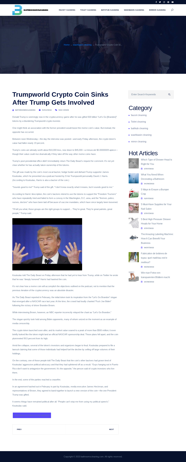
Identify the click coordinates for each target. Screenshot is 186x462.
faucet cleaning (67, 10)
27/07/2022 (149, 169)
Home (67, 44)
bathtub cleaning (110, 10)
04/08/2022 (149, 184)
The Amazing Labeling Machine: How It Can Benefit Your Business (157, 238)
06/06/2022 (149, 267)
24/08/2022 (149, 282)
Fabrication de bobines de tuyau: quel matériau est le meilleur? (154, 258)
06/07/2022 (149, 247)
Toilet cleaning (88, 10)
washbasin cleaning (134, 10)
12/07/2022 (148, 198)
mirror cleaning (157, 10)
